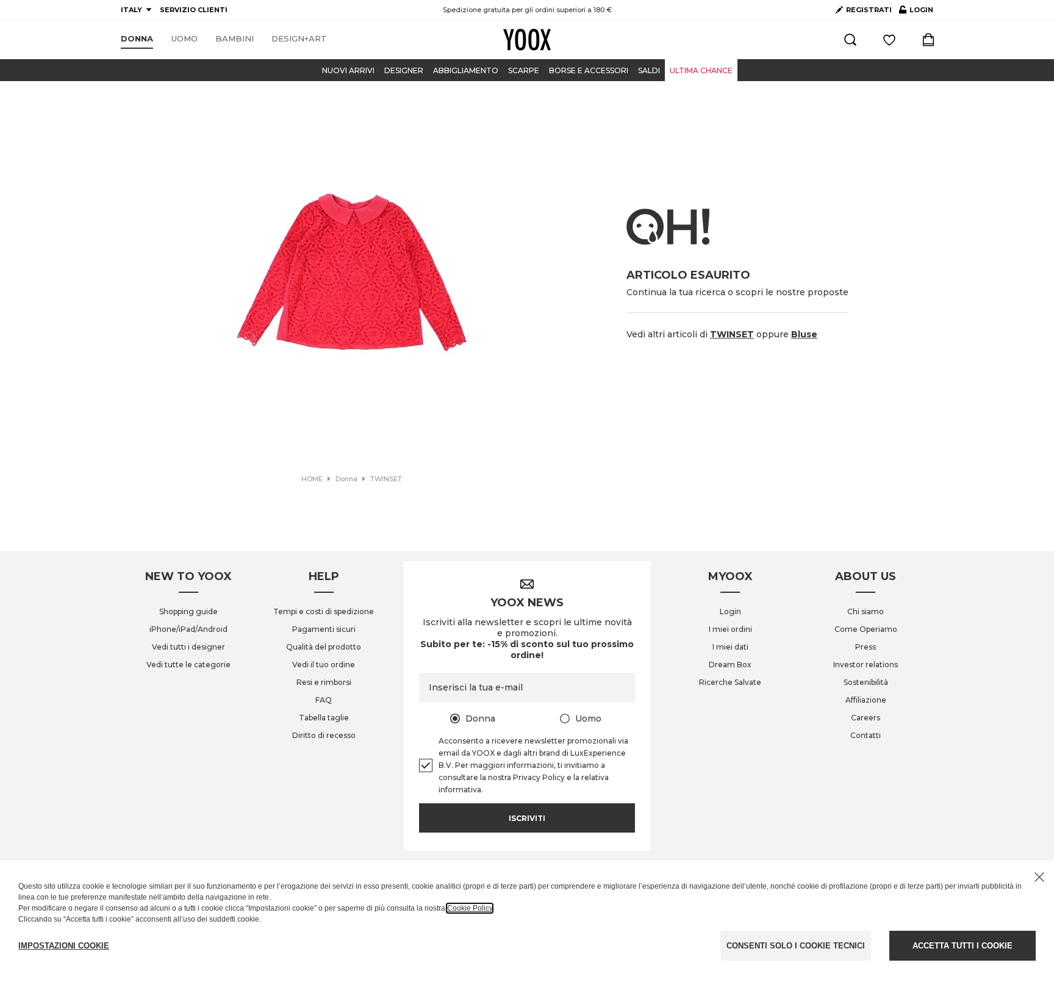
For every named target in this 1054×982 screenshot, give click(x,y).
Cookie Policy (469, 908)
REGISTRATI (869, 9)
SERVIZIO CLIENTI (194, 9)
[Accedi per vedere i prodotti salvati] (889, 39)
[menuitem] (137, 39)
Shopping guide (188, 611)
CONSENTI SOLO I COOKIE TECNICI (795, 945)
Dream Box (730, 664)
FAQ (323, 699)
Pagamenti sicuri (324, 629)
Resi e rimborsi (323, 682)
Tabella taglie (324, 717)
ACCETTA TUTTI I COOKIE (962, 945)
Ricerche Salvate (730, 682)
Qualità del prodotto (323, 646)
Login (730, 611)
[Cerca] (850, 39)
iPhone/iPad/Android (188, 629)
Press (865, 646)
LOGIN (916, 12)
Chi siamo (865, 611)
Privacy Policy (539, 777)
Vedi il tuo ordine (323, 664)
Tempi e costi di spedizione (323, 611)
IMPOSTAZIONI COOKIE (63, 945)
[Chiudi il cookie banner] (1039, 877)
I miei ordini (730, 629)
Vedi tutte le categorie (188, 664)
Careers (865, 717)
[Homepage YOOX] (527, 40)
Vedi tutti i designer (188, 646)
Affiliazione (865, 699)
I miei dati (730, 646)
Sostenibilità (866, 682)
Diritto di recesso (324, 735)
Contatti (865, 735)
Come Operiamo (865, 629)
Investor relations (865, 664)
